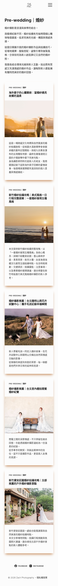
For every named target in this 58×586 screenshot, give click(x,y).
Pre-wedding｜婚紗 (17, 87)
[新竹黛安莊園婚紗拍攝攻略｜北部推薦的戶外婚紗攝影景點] (29, 506)
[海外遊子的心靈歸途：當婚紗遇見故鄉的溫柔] (29, 118)
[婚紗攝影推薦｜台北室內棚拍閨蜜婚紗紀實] (29, 415)
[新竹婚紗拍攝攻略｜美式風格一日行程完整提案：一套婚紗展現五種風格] (29, 224)
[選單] (50, 5)
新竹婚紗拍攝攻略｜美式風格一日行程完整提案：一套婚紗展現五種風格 (28, 198)
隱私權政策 (42, 577)
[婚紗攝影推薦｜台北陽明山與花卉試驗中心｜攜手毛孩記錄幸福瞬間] (29, 327)
